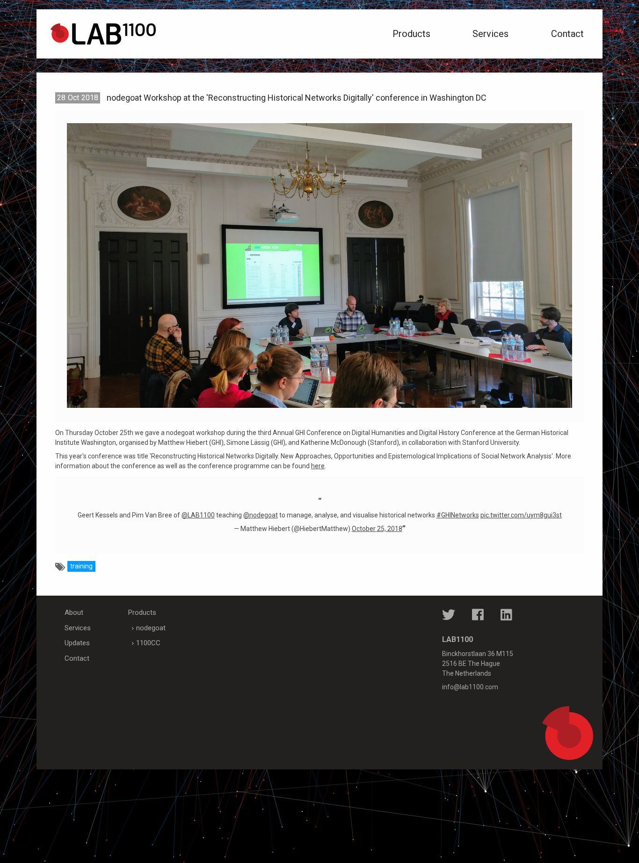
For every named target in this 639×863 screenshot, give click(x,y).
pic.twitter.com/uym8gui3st (521, 515)
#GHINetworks (457, 515)
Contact (567, 33)
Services (490, 33)
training (81, 566)
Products (411, 33)
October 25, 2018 (377, 528)
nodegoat (151, 628)
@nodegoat (260, 515)
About (74, 612)
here (318, 466)
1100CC (148, 643)
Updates (77, 643)
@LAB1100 (198, 515)
